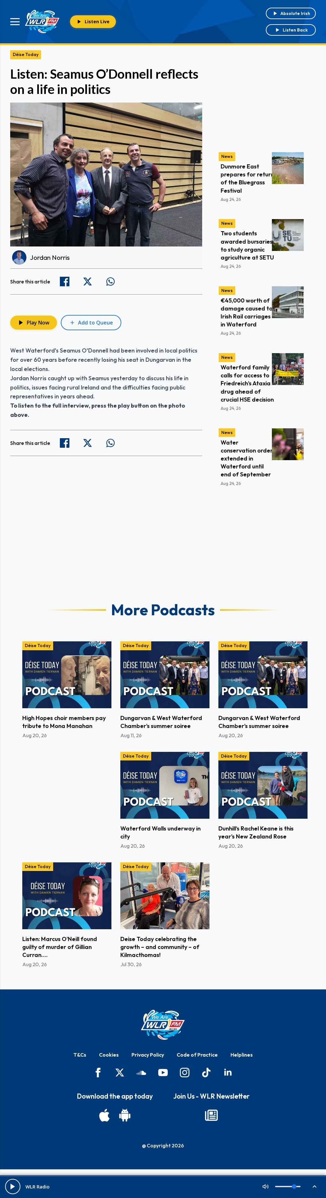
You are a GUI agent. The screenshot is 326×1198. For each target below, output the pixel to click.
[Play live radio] (12, 1186)
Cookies (109, 1055)
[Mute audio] (266, 1187)
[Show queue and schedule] (314, 1186)
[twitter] (120, 1072)
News (227, 156)
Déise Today (26, 54)
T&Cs (80, 1055)
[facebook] (98, 1072)
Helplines (241, 1055)
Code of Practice (197, 1055)
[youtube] (163, 1072)
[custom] (141, 1072)
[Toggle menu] (15, 21)
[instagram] (185, 1072)
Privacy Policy (147, 1055)
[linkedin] (228, 1072)
